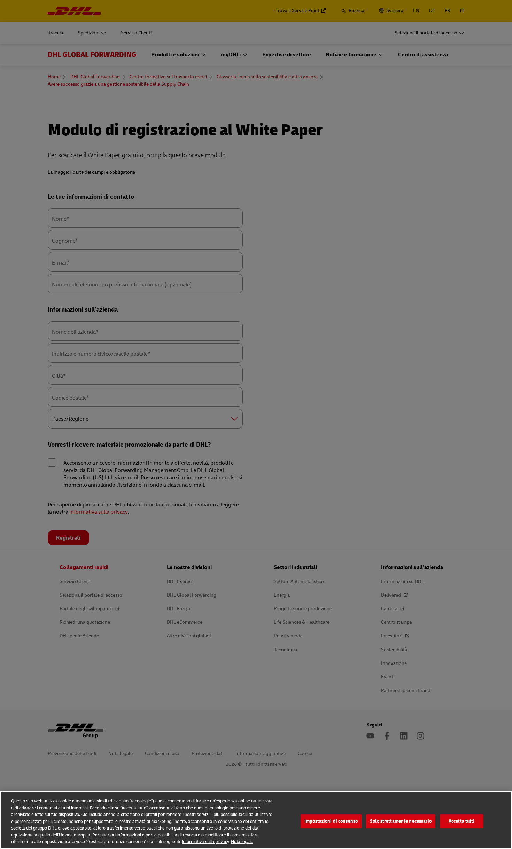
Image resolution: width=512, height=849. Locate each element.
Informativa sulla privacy (205, 841)
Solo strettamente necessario (401, 821)
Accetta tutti (462, 821)
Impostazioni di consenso (331, 821)
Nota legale (242, 841)
